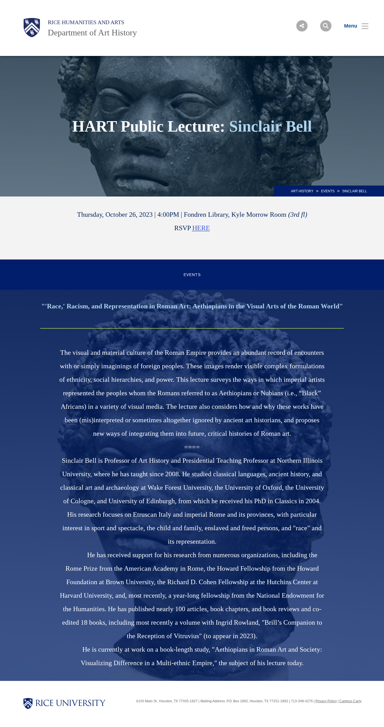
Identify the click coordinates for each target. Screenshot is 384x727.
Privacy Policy (326, 701)
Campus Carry (350, 701)
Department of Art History (92, 32)
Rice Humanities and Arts (86, 22)
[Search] (325, 25)
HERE (201, 228)
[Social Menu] (302, 25)
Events (328, 191)
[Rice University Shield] (31, 27)
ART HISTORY (302, 191)
